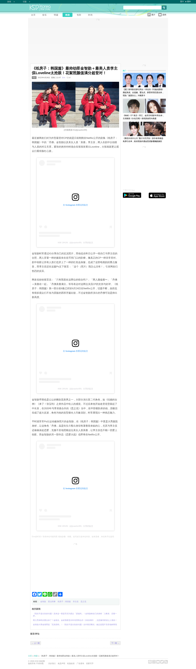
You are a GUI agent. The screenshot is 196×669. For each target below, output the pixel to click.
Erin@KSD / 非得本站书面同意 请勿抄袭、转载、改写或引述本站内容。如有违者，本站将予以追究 (73, 537)
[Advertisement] (75, 566)
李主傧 (75, 601)
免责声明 (61, 663)
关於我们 (52, 663)
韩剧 (34, 78)
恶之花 (83, 601)
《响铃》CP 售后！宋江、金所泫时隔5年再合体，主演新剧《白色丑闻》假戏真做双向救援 (143, 117)
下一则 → (115, 643)
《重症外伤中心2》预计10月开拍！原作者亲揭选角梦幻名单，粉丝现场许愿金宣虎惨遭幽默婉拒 (143, 139)
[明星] (57, 15)
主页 (30, 656)
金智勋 (43, 601)
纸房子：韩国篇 (64, 601)
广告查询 (80, 663)
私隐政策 (71, 663)
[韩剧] (68, 15)
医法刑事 (52, 601)
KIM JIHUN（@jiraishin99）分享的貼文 (75, 242)
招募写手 (90, 663)
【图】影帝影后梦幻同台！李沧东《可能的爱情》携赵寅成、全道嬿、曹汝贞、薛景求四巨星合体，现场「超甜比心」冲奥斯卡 (143, 92)
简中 (189, 1)
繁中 (182, 1)
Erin (63, 78)
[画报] (91, 15)
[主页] (34, 15)
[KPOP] (45, 15)
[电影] (80, 15)
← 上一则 (36, 643)
